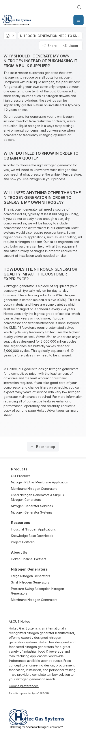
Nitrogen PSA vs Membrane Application (39, 482)
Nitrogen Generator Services (32, 506)
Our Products (20, 476)
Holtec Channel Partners (28, 559)
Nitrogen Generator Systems (31, 512)
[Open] (78, 20)
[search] (79, 7)
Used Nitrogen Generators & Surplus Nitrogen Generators (37, 497)
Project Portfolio (23, 542)
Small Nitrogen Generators (30, 582)
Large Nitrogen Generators (30, 576)
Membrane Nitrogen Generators (34, 488)
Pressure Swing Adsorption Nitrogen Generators (37, 591)
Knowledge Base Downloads (32, 536)
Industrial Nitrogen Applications (33, 529)
